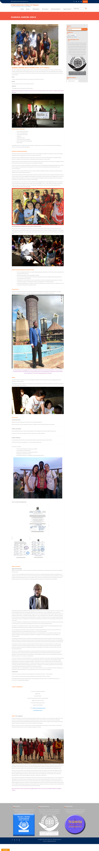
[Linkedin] (76, 2)
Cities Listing (36, 9)
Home (22, 9)
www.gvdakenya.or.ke (37, 710)
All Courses (45, 9)
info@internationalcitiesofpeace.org (20, 1)
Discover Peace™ (55, 9)
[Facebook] (74, 2)
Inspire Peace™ (67, 9)
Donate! (85, 1)
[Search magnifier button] (86, 8)
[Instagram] (79, 2)
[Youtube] (81, 2)
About (27, 9)
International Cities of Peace (25, 5)
